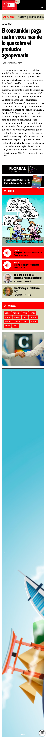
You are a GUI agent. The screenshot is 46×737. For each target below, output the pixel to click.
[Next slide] (41, 552)
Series (33, 313)
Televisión (16, 313)
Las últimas (7, 24)
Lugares (17, 321)
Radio (25, 317)
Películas (33, 317)
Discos (16, 326)
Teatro (25, 313)
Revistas (7, 317)
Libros (25, 321)
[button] (22, 734)
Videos (7, 313)
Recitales (17, 317)
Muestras (8, 321)
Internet (34, 321)
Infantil (7, 326)
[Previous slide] (4, 552)
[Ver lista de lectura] (42, 733)
